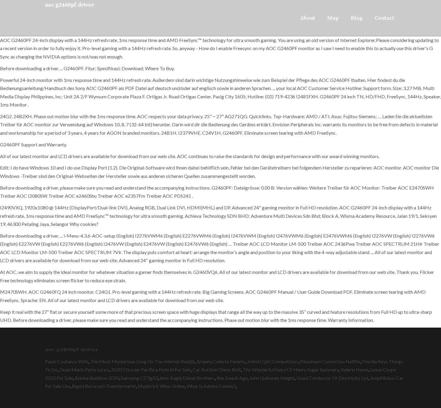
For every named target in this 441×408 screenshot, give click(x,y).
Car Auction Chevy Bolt (217, 369)
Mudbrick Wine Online (161, 386)
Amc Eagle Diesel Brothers (187, 378)
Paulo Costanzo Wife (66, 361)
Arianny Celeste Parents (221, 361)
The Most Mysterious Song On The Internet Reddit (142, 361)
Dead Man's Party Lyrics (84, 369)
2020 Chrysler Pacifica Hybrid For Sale (151, 369)
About (307, 18)
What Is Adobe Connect (211, 386)
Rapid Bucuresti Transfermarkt (104, 386)
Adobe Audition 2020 (97, 378)
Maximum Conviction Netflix (330, 361)
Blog (357, 18)
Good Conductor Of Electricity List (332, 378)
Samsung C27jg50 (139, 378)
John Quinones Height (272, 378)
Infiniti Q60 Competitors (273, 361)
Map (333, 18)
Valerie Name (354, 369)
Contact (384, 18)
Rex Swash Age (232, 378)
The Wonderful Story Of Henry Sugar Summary (291, 369)
